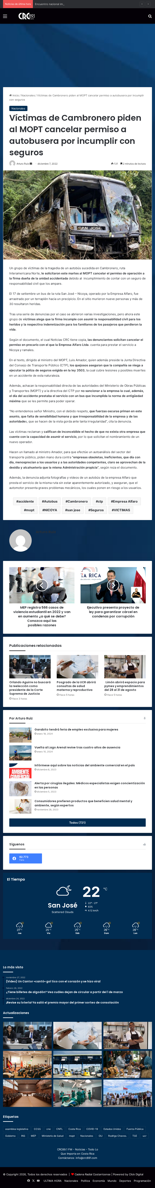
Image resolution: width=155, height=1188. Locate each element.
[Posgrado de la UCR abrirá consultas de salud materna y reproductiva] (77, 666)
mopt (30, 510)
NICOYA (50, 510)
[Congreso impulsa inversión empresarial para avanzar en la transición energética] (27, 1064)
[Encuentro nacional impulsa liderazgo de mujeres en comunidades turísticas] (127, 1064)
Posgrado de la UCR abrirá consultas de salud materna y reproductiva (76, 686)
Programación (142, 1180)
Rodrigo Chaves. (117, 1135)
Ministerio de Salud (52, 1135)
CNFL (59, 1128)
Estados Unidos (112, 1128)
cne (48, 1128)
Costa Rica (74, 1128)
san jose (73, 510)
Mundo (112, 1180)
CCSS (37, 1128)
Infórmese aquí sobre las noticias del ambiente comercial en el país (85, 765)
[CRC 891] (24, 16)
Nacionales (28, 95)
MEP (33, 1135)
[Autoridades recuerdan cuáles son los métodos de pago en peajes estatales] (77, 1064)
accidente (26, 501)
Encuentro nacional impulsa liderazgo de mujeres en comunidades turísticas (83, 4)
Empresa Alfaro (125, 501)
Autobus (51, 501)
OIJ (101, 1135)
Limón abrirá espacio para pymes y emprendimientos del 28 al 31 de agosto (124, 686)
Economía (99, 1180)
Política (85, 1180)
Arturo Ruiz (46, 531)
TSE (134, 1135)
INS (23, 1135)
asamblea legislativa (16, 1128)
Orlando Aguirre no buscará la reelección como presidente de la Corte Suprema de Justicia (30, 688)
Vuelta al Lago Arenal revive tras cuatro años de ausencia (77, 747)
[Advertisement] (77, 54)
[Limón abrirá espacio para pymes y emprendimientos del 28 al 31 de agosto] (125, 666)
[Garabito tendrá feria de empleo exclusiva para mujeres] (20, 735)
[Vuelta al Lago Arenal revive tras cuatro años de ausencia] (20, 752)
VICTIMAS (122, 510)
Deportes (125, 1180)
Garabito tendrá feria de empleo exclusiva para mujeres (76, 729)
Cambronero (78, 501)
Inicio (15, 95)
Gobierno (10, 1135)
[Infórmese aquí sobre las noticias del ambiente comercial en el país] (20, 770)
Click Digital (136, 1174)
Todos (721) (77, 822)
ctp (100, 501)
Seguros (97, 510)
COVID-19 (92, 1128)
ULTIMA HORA (53, 1180)
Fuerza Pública (135, 1128)
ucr (144, 1135)
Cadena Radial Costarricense (93, 1174)
